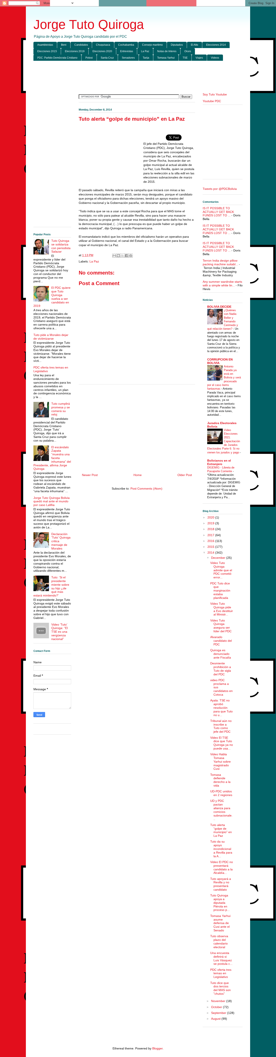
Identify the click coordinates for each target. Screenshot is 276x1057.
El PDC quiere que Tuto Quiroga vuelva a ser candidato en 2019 (52, 297)
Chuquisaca (103, 44)
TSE (185, 57)
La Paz (145, 51)
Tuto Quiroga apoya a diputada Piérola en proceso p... (220, 903)
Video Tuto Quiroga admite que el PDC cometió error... (221, 570)
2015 (211, 546)
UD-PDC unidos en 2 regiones (221, 793)
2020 (211, 517)
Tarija (146, 57)
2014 (211, 552)
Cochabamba (126, 44)
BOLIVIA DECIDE (219, 306)
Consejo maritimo (152, 44)
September (219, 1013)
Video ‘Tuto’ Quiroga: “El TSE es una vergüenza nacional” (59, 632)
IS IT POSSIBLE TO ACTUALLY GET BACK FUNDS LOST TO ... (218, 211)
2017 (211, 535)
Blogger (157, 1048)
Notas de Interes (166, 51)
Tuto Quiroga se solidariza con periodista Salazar (61, 246)
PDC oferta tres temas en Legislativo (220, 973)
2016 (211, 541)
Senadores (128, 57)
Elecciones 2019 (75, 51)
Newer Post (90, 475)
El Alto (194, 44)
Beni (63, 44)
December (218, 557)
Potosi (89, 57)
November (218, 1001)
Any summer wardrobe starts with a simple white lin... (222, 283)
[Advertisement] (138, 77)
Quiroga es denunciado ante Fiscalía (220, 653)
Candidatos (81, 44)
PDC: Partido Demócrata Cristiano (57, 57)
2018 (211, 529)
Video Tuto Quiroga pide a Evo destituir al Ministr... (221, 609)
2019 (211, 523)
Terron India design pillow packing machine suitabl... (220, 262)
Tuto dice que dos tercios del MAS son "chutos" (220, 988)
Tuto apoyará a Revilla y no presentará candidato (220, 884)
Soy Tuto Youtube (215, 94)
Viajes (199, 57)
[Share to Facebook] (126, 255)
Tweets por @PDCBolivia (220, 188)
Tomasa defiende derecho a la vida (220, 780)
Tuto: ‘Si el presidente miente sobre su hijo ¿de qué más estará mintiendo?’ (51, 586)
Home (137, 475)
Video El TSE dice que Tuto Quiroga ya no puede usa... (221, 743)
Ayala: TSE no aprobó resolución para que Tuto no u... (221, 708)
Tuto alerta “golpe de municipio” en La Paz (221, 830)
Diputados (177, 44)
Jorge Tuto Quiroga (88, 24)
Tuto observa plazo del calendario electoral (219, 941)
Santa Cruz (107, 57)
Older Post (184, 475)
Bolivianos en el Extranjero (219, 462)
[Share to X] (122, 255)
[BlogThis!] (118, 255)
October (217, 1007)
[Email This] (114, 255)
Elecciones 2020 (102, 51)
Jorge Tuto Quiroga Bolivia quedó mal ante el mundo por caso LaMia (51, 501)
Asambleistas (45, 44)
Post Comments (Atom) (146, 488)
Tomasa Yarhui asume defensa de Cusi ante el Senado (220, 923)
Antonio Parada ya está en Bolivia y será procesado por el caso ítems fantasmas (224, 377)
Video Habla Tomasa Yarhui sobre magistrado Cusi (220, 761)
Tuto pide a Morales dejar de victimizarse (50, 336)
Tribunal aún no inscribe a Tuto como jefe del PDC (221, 726)
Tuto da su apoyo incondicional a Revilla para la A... (221, 849)
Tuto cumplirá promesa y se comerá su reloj (60, 409)
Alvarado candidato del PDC (221, 640)
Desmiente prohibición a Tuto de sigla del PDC (220, 669)
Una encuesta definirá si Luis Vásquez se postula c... (221, 958)
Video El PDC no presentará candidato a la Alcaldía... (221, 867)
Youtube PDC (212, 101)
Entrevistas (126, 51)
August (216, 1018)
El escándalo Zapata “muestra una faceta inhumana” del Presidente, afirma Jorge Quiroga (52, 458)
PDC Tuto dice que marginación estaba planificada (220, 591)
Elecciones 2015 (47, 51)
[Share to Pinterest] (131, 255)
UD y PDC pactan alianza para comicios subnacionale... (221, 810)
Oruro (187, 51)
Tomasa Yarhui (166, 57)
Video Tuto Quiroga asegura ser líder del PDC (221, 626)
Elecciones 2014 (216, 44)
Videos (215, 57)
